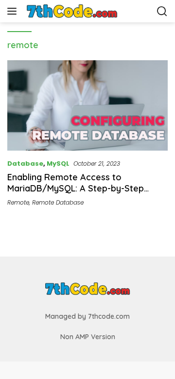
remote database (58, 202)
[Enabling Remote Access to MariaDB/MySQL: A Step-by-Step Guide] (87, 105)
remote (18, 202)
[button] (13, 11)
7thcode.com (109, 316)
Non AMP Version (87, 336)
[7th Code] (72, 11)
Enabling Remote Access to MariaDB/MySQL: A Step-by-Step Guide (75, 189)
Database (25, 163)
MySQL (58, 163)
